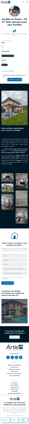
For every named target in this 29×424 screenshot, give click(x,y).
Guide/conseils (14, 389)
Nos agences (14, 383)
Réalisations (14, 371)
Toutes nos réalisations (8, 71)
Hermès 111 (4, 64)
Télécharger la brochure (14, 79)
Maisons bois (14, 367)
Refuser (14, 419)
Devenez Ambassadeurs (14, 393)
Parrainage (14, 391)
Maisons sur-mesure (14, 369)
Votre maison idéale (14, 375)
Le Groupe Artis (14, 387)
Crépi (2, 149)
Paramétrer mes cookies (23, 419)
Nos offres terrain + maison (14, 373)
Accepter (5, 419)
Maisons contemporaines (8, 55)
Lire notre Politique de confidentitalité (14, 415)
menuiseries (8, 150)
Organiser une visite (7, 283)
